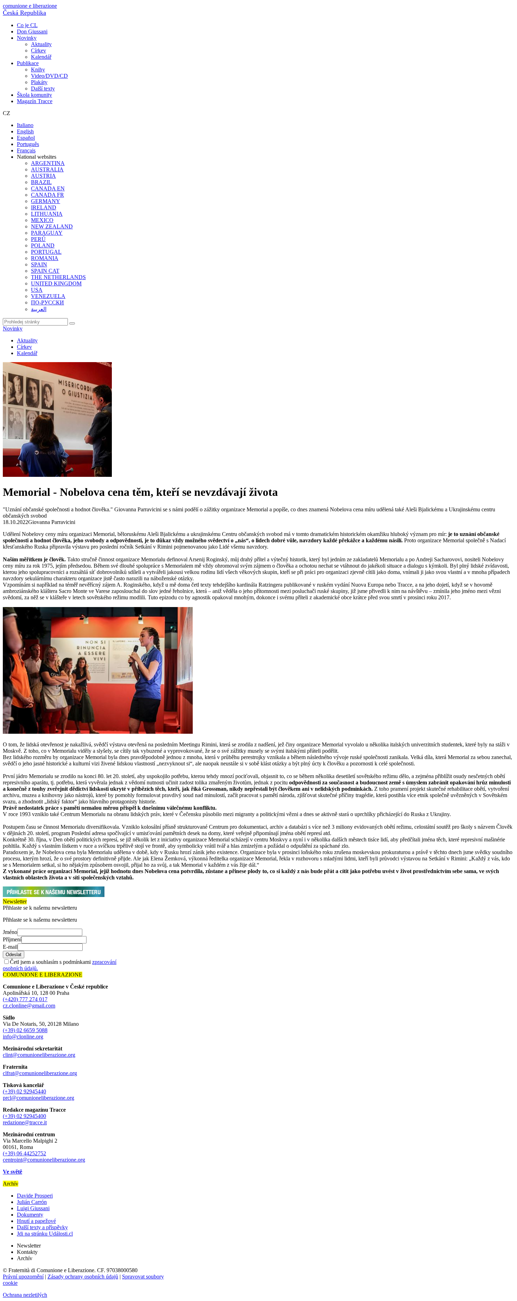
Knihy (38, 69)
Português (28, 144)
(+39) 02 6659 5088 (25, 1030)
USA (37, 290)
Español (26, 138)
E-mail (10, 947)
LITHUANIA (47, 214)
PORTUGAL (46, 252)
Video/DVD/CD (49, 76)
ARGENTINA (48, 163)
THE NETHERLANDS (58, 277)
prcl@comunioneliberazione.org (38, 1098)
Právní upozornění (23, 1277)
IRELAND (43, 207)
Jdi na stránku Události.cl (45, 1234)
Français (26, 150)
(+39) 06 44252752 (24, 1153)
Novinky (27, 38)
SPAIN (39, 264)
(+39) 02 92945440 (24, 1091)
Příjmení (12, 939)
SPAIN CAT (45, 271)
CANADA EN (48, 188)
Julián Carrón (32, 1202)
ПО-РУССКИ (47, 302)
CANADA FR (47, 195)
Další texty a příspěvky (42, 1227)
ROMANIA (44, 258)
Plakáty (39, 82)
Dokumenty (30, 1215)
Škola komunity (34, 95)
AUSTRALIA (47, 169)
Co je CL (27, 25)
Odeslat (13, 954)
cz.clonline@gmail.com (29, 1006)
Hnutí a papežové (36, 1221)
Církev (38, 50)
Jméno (10, 932)
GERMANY (45, 201)
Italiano (25, 125)
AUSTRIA (43, 176)
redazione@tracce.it (25, 1122)
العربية (38, 309)
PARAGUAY (47, 233)
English (25, 131)
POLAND (43, 245)
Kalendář (41, 57)
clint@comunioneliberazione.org (39, 1055)
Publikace (28, 63)
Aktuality (41, 44)
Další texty (43, 88)
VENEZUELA (48, 296)
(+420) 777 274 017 (25, 999)
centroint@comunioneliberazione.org (44, 1160)
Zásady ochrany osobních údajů (82, 1277)
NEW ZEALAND (52, 226)
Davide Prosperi (35, 1196)
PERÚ (38, 239)
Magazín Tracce (34, 101)
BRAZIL (41, 182)
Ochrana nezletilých (25, 1295)
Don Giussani (32, 31)
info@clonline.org (23, 1037)
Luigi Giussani (33, 1208)
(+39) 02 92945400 (24, 1116)
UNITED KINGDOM (56, 283)
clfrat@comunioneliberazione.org (40, 1073)
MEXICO (42, 220)
